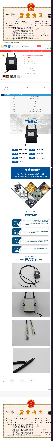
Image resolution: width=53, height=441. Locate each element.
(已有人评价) (33, 61)
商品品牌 (30, 51)
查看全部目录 (6, 51)
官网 (33, 51)
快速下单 (21, 51)
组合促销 (25, 51)
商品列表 (16, 51)
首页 (13, 51)
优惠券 (41, 51)
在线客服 (37, 51)
